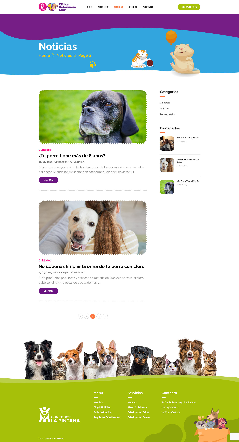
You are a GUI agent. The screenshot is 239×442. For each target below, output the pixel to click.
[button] (189, 7)
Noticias (64, 55)
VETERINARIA (76, 161)
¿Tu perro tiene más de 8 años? (72, 155)
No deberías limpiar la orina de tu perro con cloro (92, 266)
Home (44, 55)
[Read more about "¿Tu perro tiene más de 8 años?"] (93, 117)
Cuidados (45, 149)
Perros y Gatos (167, 114)
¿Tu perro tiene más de (188, 181)
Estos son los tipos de (188, 137)
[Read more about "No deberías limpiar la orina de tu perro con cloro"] (93, 227)
